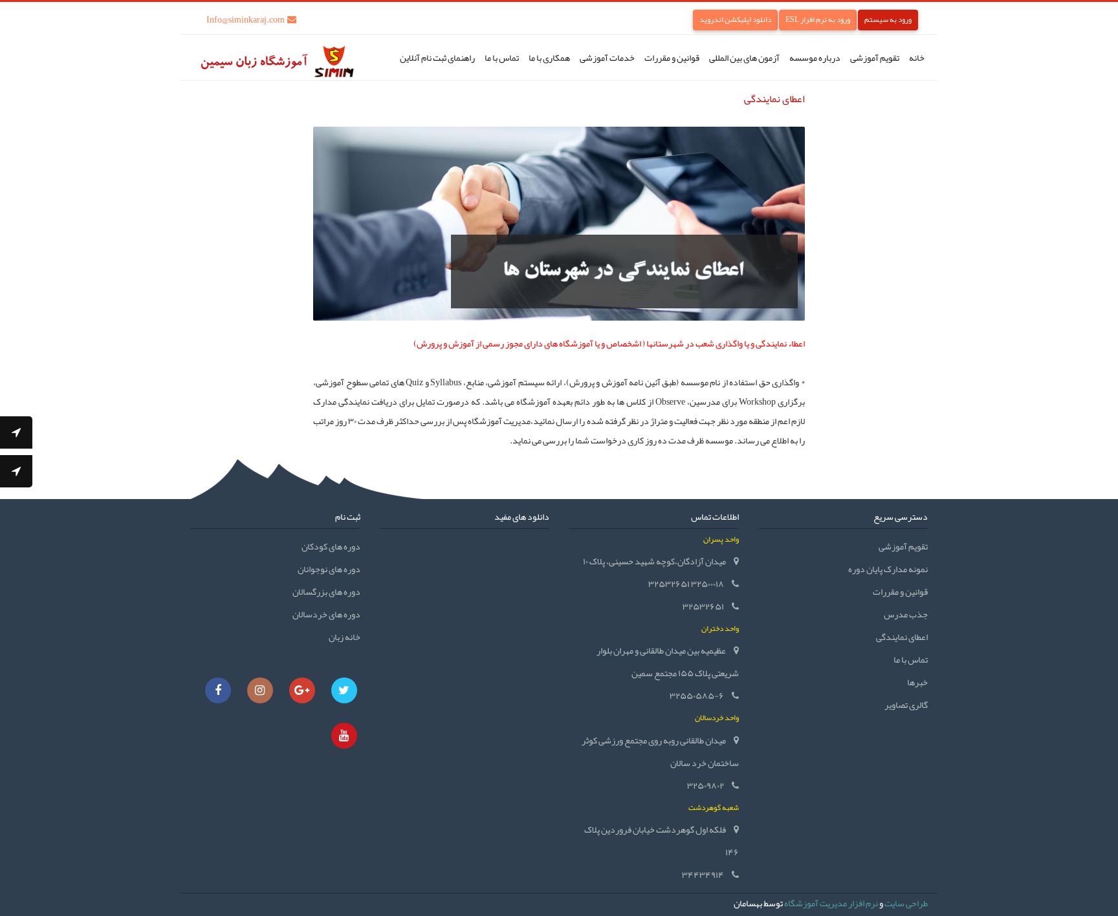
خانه (917, 57)
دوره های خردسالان (326, 614)
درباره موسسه (814, 57)
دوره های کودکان (330, 546)
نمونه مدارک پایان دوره (888, 569)
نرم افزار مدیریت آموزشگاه (831, 903)
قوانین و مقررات (671, 57)
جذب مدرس (906, 614)
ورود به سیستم (888, 19)
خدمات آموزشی (607, 57)
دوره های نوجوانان (329, 569)
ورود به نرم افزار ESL (817, 19)
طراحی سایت (906, 903)
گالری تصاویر (906, 705)
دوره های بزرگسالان (326, 591)
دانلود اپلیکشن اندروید (735, 19)
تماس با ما (502, 57)
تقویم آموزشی (874, 57)
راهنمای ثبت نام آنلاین (437, 57)
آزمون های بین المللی (744, 57)
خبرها (917, 682)
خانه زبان (344, 637)
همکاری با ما (549, 57)
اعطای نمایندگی (902, 637)
